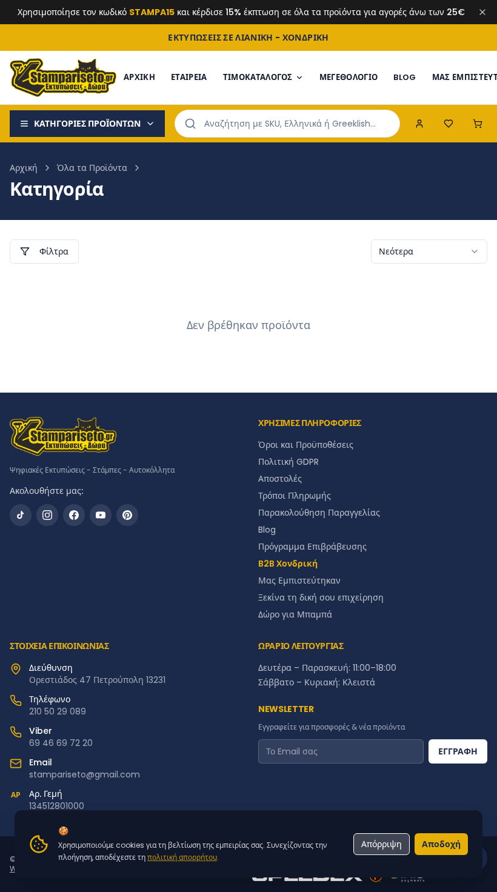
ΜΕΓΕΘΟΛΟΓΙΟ (348, 77)
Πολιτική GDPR (288, 462)
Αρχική (24, 168)
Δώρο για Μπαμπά (295, 614)
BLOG (404, 77)
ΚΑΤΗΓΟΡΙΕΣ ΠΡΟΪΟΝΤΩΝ (87, 124)
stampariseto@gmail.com (84, 774)
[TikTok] (21, 515)
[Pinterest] (127, 515)
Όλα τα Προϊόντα (92, 168)
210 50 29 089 (57, 711)
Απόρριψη (381, 844)
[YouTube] (101, 515)
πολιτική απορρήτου (182, 857)
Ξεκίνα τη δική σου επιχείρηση (321, 597)
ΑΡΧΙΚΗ (139, 77)
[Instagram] (47, 515)
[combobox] (429, 251)
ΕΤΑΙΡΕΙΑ (189, 77)
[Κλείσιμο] (482, 12)
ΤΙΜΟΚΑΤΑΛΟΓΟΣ (258, 77)
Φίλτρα (53, 251)
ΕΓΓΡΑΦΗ (458, 751)
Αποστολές (280, 479)
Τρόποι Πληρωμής (294, 496)
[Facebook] (74, 515)
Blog (267, 530)
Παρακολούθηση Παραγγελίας (319, 513)
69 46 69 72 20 (61, 743)
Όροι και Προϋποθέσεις (305, 445)
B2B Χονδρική (288, 564)
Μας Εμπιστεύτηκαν (299, 580)
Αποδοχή (441, 844)
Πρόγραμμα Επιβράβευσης (312, 547)
